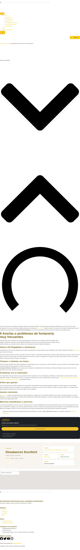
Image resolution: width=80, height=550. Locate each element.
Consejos (6, 43)
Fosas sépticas (8, 26)
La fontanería (40, 328)
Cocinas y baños (9, 19)
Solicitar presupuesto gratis (40, 428)
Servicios (4, 15)
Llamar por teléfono (7, 30)
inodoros (4, 395)
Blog (3, 28)
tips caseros (77, 350)
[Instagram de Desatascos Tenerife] (7, 462)
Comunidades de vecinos (11, 22)
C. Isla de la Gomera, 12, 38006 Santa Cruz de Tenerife (56, 449)
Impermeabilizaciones (10, 24)
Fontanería (7, 17)
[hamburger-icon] (2, 13)
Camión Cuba (8, 21)
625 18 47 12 (46, 456)
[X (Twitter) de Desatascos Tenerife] (13, 462)
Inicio (1, 43)
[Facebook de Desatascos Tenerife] (10, 462)
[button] (40, 107)
